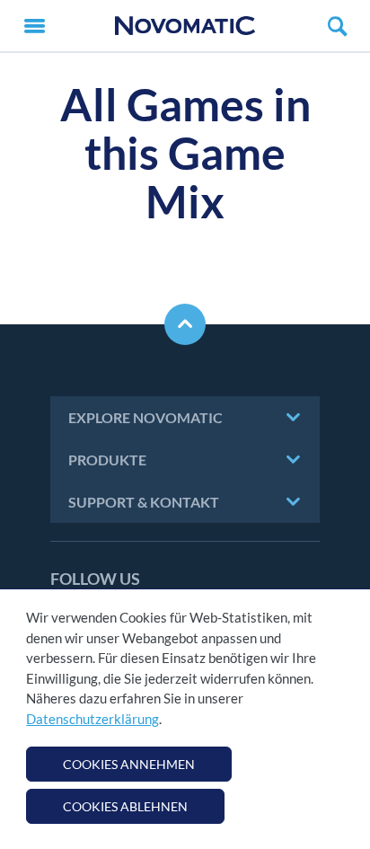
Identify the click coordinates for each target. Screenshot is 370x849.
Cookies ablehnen (125, 806)
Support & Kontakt (143, 501)
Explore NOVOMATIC (145, 417)
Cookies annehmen (129, 764)
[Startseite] (185, 25)
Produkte (107, 459)
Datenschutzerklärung (92, 719)
